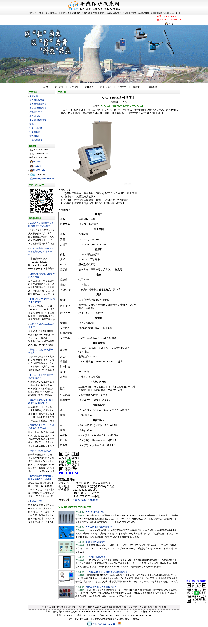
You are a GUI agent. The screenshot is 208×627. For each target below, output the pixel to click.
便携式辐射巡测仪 (37, 104)
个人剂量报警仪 (36, 100)
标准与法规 (105, 87)
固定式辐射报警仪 (37, 108)
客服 (170, 23)
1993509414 (39, 170)
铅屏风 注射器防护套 (96, 542)
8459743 (37, 166)
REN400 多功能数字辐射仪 (99, 527)
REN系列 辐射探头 (95, 512)
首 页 (45, 87)
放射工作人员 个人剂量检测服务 (101, 587)
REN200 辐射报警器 (95, 557)
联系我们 (137, 87)
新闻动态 (89, 87)
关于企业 (59, 87)
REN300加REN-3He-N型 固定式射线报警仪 (106, 572)
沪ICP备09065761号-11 (103, 624)
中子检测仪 (34, 131)
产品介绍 (74, 87)
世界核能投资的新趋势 (40, 450)
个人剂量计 (34, 135)
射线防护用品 (35, 112)
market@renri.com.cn (43, 178)
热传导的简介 (36, 501)
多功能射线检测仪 (37, 120)
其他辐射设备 (35, 139)
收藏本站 (152, 87)
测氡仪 (32, 124)
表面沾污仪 (34, 116)
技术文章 (122, 87)
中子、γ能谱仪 (36, 127)
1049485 (37, 161)
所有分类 (33, 96)
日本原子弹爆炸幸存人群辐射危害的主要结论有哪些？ (40, 251)
